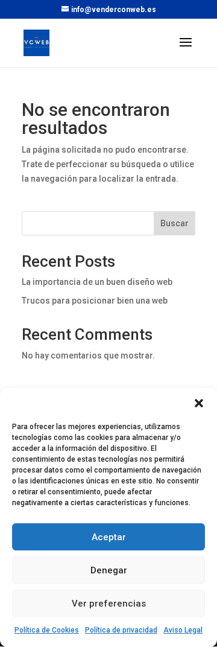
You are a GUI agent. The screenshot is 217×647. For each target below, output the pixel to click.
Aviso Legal (183, 630)
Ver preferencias (109, 603)
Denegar (108, 570)
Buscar (174, 223)
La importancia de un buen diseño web (97, 282)
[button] (199, 403)
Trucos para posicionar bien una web (95, 300)
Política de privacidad (121, 630)
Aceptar (109, 537)
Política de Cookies (46, 630)
